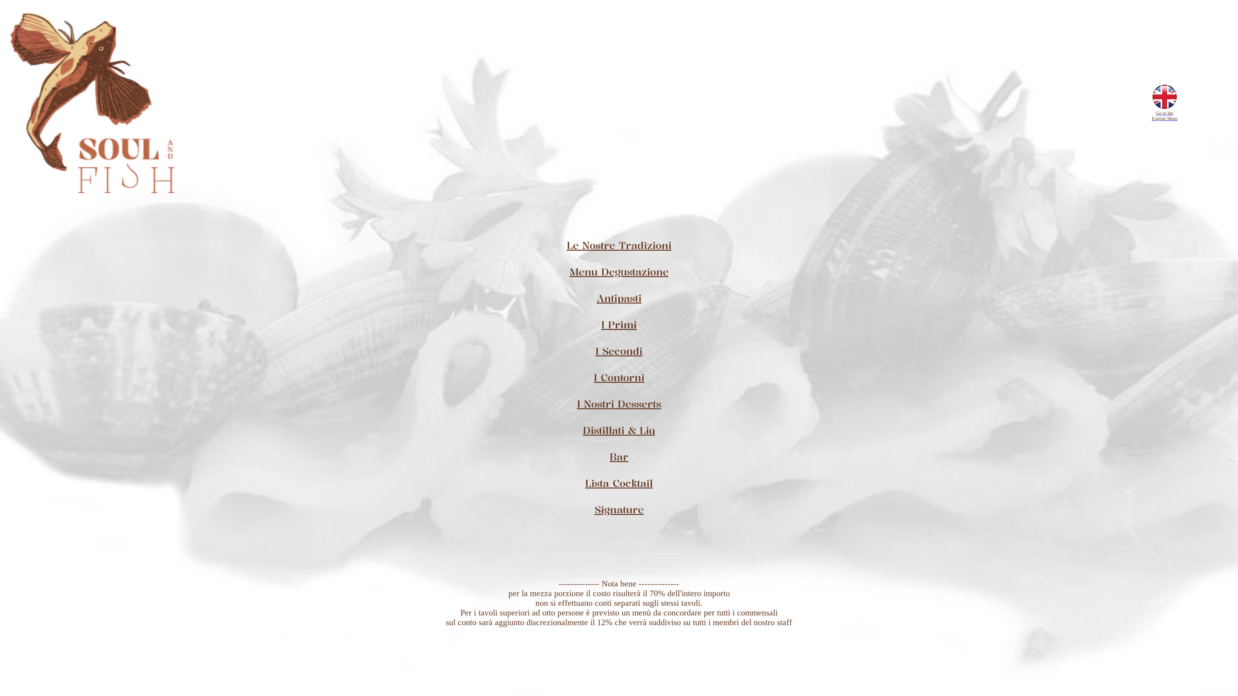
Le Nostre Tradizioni (619, 245)
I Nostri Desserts (619, 404)
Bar (619, 456)
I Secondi (619, 351)
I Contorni (619, 377)
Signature (619, 509)
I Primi (619, 324)
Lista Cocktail (619, 483)
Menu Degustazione (619, 272)
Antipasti (619, 298)
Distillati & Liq (619, 430)
